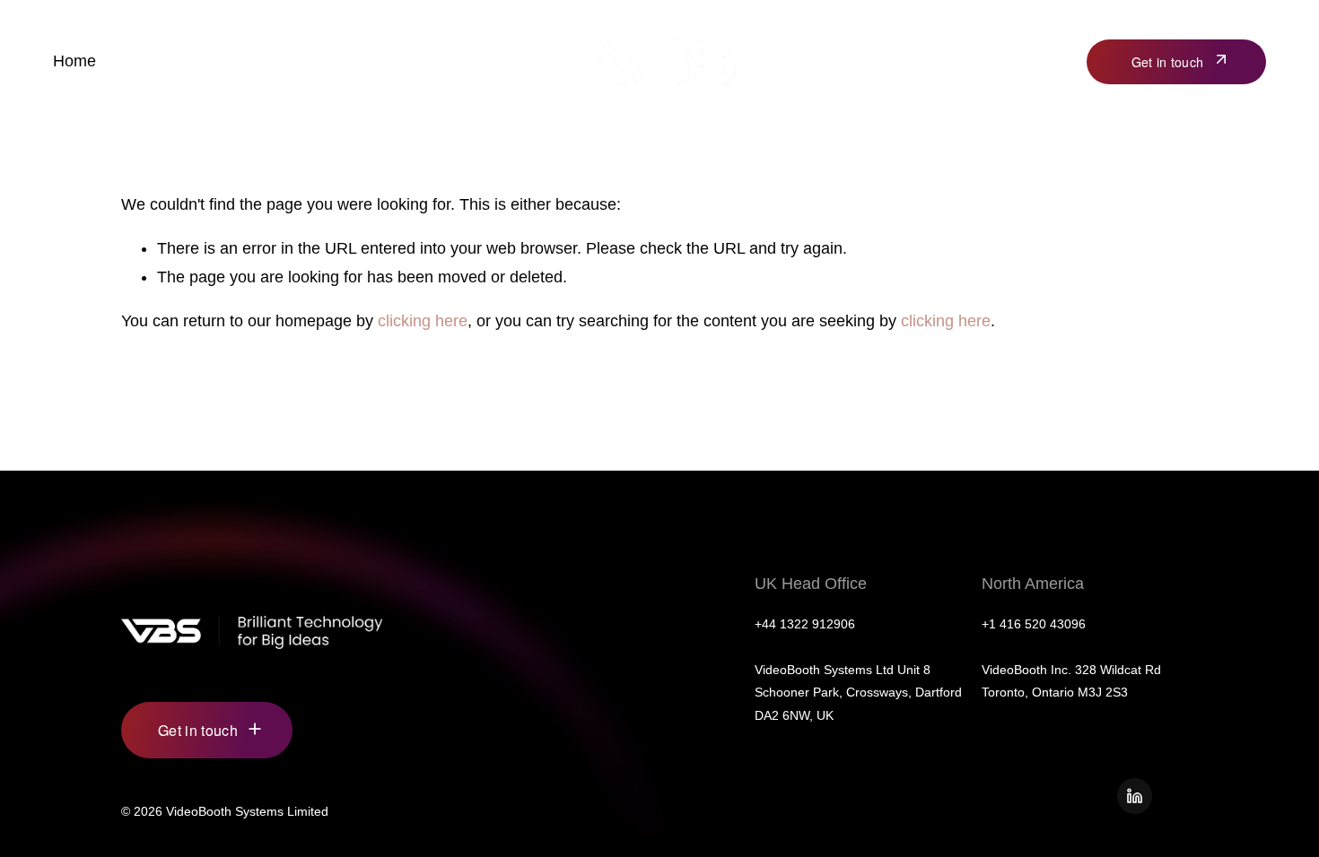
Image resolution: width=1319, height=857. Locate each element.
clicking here (422, 321)
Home (74, 61)
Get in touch (1167, 62)
